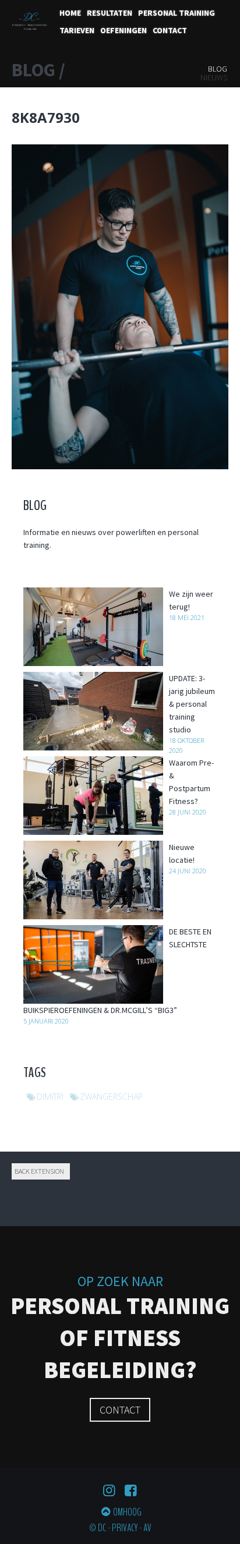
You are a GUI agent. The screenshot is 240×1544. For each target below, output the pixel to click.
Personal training (176, 13)
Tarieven (76, 30)
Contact (170, 30)
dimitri (50, 1096)
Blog (217, 68)
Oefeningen (123, 30)
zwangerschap (111, 1096)
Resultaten (109, 13)
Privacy (124, 1528)
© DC (97, 1528)
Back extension (39, 1171)
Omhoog (127, 1512)
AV (147, 1528)
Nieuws (213, 77)
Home (70, 13)
